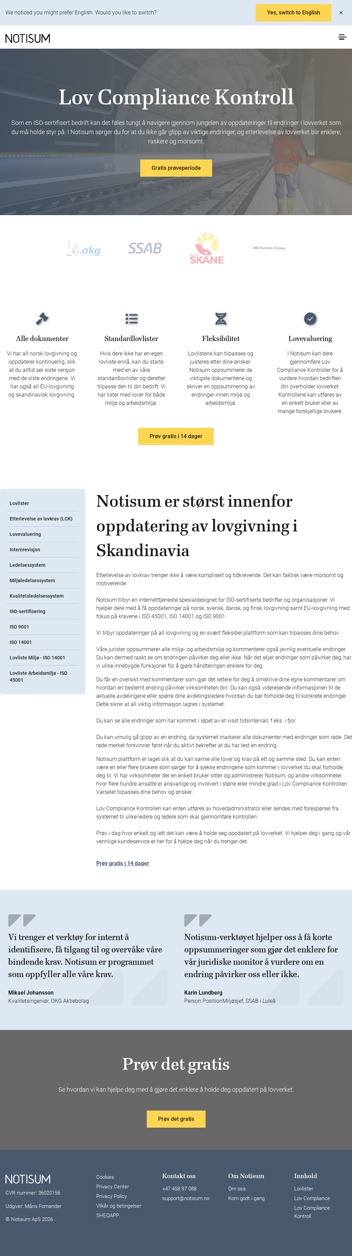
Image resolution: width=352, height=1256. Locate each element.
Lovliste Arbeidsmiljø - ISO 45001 (38, 676)
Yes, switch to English (293, 12)
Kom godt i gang (246, 1198)
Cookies (105, 1177)
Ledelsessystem (27, 565)
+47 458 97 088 (179, 1189)
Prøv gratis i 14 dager (176, 436)
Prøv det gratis (176, 1119)
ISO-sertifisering (27, 611)
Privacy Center (112, 1187)
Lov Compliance (312, 1198)
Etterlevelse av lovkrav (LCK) (41, 518)
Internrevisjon (25, 549)
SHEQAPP (107, 1215)
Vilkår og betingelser (118, 1206)
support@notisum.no (185, 1198)
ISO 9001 (19, 627)
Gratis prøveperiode (176, 168)
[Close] (341, 12)
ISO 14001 (21, 642)
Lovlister (19, 503)
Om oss (237, 1189)
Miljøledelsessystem (32, 580)
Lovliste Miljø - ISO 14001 (37, 657)
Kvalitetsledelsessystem (37, 596)
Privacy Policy (111, 1196)
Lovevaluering (25, 534)
